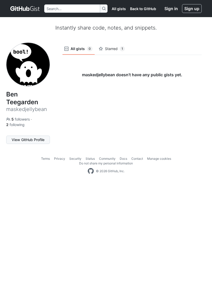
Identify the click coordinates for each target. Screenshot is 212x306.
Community (107, 159)
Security (75, 159)
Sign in (171, 8)
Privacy (59, 159)
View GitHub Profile (28, 139)
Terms (45, 159)
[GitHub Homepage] (91, 171)
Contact (137, 159)
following (15, 124)
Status (90, 159)
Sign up (191, 8)
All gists (119, 8)
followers (21, 119)
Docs (123, 159)
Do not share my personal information (106, 163)
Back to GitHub (143, 8)
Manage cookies (159, 159)
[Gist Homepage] (25, 8)
